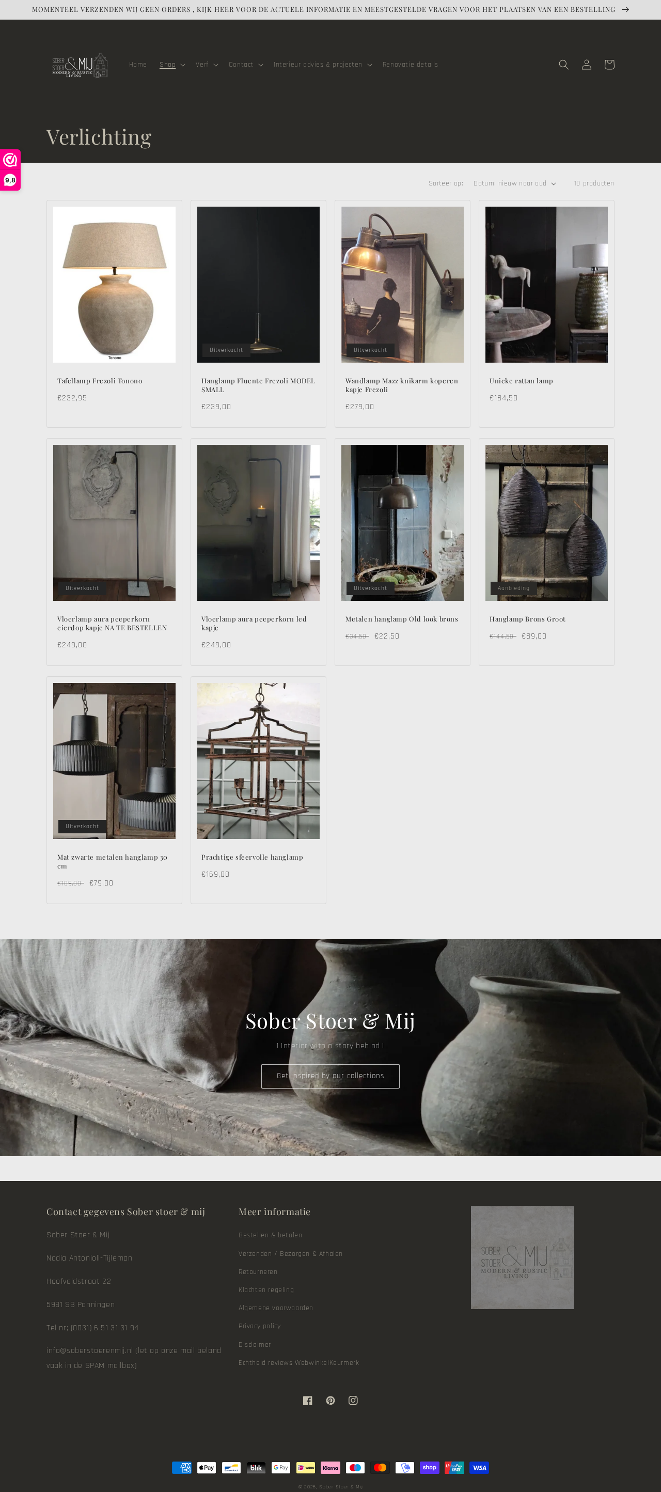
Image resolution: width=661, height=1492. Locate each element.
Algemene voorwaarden (276, 1308)
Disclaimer (255, 1344)
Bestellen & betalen (270, 1235)
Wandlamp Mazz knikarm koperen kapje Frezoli (401, 385)
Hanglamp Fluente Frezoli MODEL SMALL (258, 385)
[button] (171, 64)
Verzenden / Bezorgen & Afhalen (291, 1253)
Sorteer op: (446, 183)
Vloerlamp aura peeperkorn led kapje (254, 623)
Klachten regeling (266, 1290)
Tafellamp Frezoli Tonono (99, 381)
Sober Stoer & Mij (341, 1487)
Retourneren (258, 1272)
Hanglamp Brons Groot (528, 619)
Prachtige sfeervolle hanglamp (252, 857)
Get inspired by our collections (330, 1076)
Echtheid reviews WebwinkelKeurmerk (299, 1362)
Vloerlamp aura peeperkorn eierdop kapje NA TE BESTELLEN (112, 623)
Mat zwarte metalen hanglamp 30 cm (112, 861)
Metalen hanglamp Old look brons (402, 619)
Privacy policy (259, 1326)
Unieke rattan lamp (522, 381)
